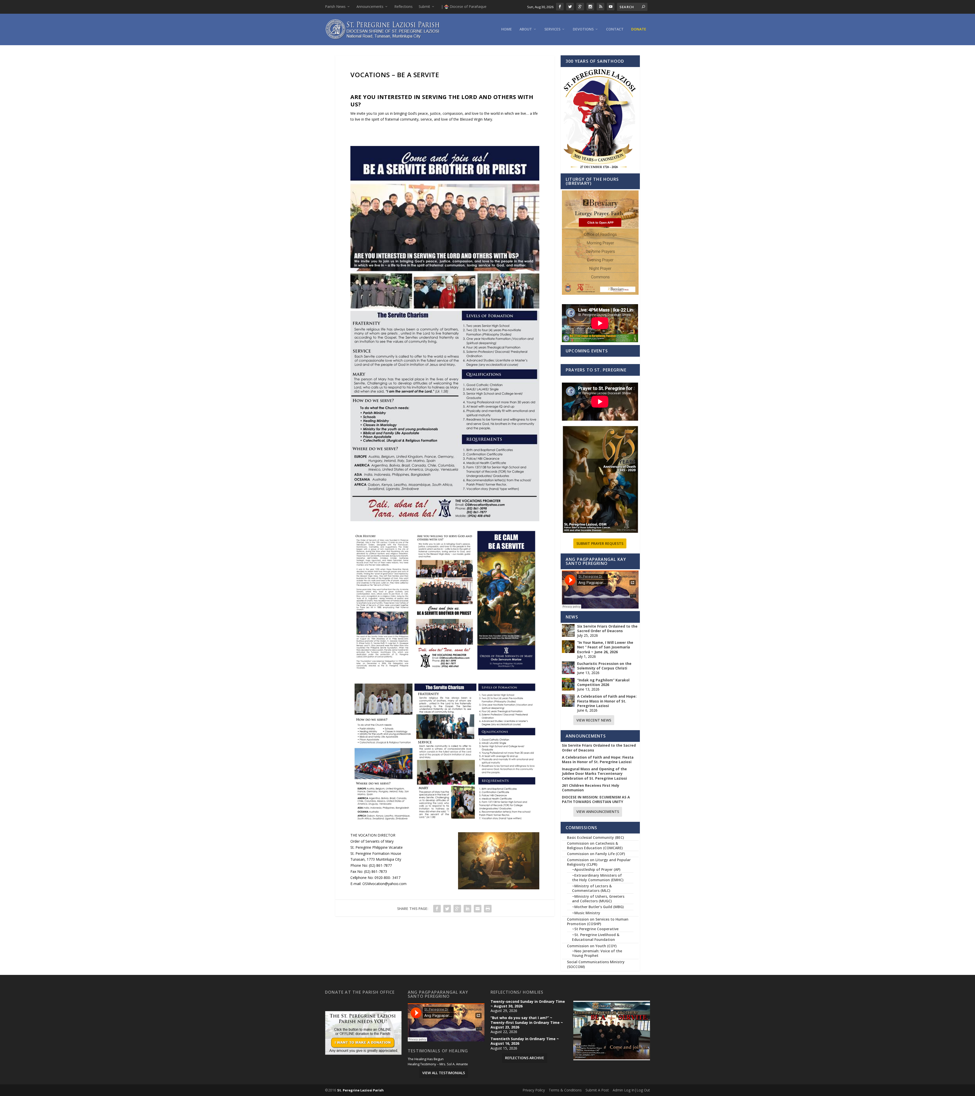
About (525, 29)
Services (552, 29)
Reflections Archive (524, 1057)
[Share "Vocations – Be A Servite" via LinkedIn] (467, 909)
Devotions (583, 29)
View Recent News (593, 720)
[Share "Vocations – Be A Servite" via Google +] (457, 909)
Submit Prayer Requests (599, 543)
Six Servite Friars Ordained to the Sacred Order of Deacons (607, 628)
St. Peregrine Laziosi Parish (360, 1090)
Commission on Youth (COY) (591, 945)
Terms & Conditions (565, 1090)
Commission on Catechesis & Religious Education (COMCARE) (595, 845)
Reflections (403, 6)
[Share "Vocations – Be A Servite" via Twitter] (447, 909)
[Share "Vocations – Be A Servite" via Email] (478, 909)
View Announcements (597, 811)
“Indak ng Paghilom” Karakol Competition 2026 (603, 682)
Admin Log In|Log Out (631, 1090)
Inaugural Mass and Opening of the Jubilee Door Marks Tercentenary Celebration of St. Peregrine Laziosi (594, 773)
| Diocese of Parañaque (463, 6)
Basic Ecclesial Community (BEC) (595, 837)
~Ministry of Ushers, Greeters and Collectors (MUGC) (598, 898)
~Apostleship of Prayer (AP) (596, 869)
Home (506, 29)
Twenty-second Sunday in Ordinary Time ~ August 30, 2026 (528, 1003)
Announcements (369, 6)
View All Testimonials (443, 1072)
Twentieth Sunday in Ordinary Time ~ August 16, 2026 (525, 1041)
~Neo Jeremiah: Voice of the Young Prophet (597, 953)
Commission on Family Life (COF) (596, 853)
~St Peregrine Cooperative (595, 928)
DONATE (638, 29)
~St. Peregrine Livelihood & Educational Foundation (595, 937)
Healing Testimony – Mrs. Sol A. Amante (438, 1064)
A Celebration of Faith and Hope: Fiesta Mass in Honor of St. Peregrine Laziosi (607, 701)
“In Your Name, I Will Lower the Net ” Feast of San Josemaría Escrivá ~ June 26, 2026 (605, 647)
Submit (424, 6)
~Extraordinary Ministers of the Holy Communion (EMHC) (597, 877)
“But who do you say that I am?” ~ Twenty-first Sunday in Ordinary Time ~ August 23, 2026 (527, 1022)
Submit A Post (597, 1090)
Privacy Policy (534, 1090)
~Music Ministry (586, 912)
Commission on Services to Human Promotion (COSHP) (597, 921)
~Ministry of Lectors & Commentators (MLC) (592, 888)
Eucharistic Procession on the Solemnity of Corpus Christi (604, 665)
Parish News (335, 6)
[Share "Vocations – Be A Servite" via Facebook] (437, 909)
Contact (615, 29)
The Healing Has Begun (426, 1059)
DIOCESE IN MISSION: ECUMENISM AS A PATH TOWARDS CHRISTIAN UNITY (596, 799)
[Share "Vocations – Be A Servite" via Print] (488, 909)
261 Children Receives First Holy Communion (590, 787)
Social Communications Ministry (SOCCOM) (596, 964)
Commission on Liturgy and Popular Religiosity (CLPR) (599, 862)
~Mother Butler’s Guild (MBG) (598, 906)
